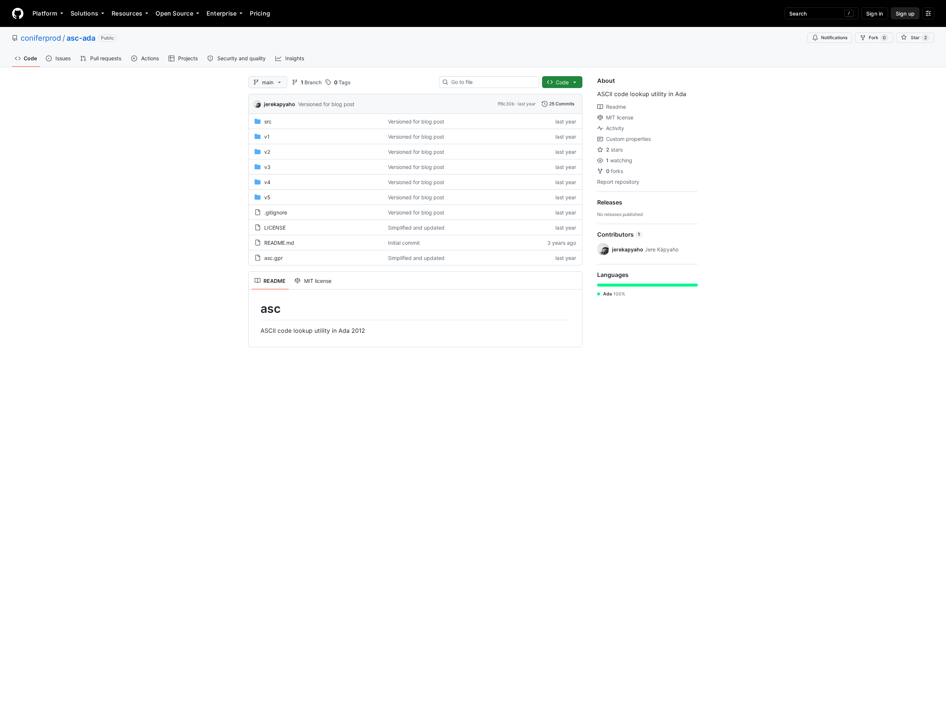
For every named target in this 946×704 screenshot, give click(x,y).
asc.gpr (273, 258)
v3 (267, 167)
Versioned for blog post (326, 104)
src (268, 121)
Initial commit (404, 243)
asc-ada (81, 38)
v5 (267, 197)
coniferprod (41, 38)
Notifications (834, 37)
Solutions (84, 13)
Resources (127, 13)
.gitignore (275, 212)
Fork (877, 37)
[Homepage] (18, 13)
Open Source (174, 13)
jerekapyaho (279, 104)
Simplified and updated (416, 227)
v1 (267, 136)
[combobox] (492, 82)
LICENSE (275, 227)
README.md (279, 243)
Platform (45, 13)
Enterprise (221, 13)
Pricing (260, 13)
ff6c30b (506, 103)
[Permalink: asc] (255, 309)
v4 (267, 182)
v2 (267, 152)
